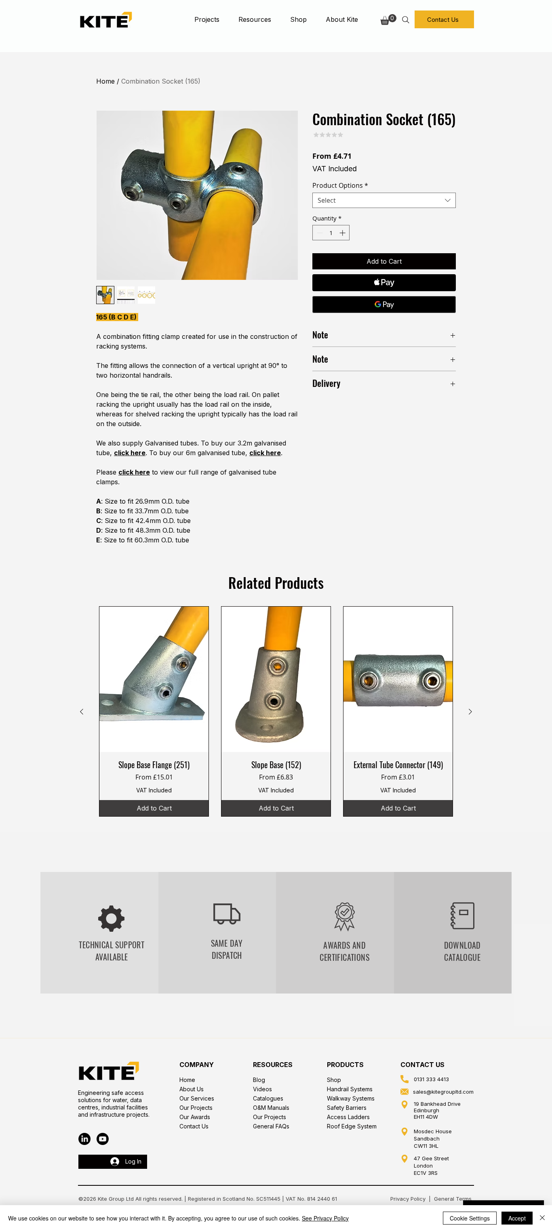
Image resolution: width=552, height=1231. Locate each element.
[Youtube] (103, 1139)
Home (105, 81)
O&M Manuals (271, 1107)
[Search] (405, 20)
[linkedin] (84, 1139)
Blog (259, 1079)
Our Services (196, 1098)
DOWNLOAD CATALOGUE (462, 951)
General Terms (453, 1198)
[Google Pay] (384, 304)
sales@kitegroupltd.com (443, 1091)
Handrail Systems (350, 1089)
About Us (191, 1089)
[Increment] (343, 232)
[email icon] (404, 1092)
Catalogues (268, 1098)
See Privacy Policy (325, 1218)
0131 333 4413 (431, 1079)
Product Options (340, 185)
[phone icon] (404, 1079)
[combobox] (384, 200)
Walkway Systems (351, 1098)
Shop (334, 1079)
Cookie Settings (470, 1218)
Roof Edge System (352, 1126)
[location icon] (404, 1105)
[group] (276, 711)
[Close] (542, 1218)
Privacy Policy (408, 1198)
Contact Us (194, 1126)
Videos (262, 1089)
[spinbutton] (331, 232)
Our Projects (196, 1107)
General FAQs (271, 1126)
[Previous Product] (81, 711)
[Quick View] (154, 679)
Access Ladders (348, 1116)
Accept (517, 1218)
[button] (207, 19)
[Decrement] (319, 232)
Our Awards (194, 1116)
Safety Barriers (347, 1107)
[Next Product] (470, 711)
